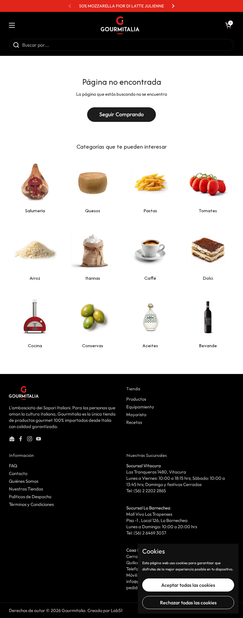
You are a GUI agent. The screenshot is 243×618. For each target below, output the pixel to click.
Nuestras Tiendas (26, 489)
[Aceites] (150, 317)
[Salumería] (35, 182)
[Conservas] (93, 317)
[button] (228, 25)
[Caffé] (150, 249)
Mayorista (136, 414)
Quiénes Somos (23, 481)
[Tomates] (208, 182)
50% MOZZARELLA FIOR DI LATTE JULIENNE (121, 6)
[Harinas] (93, 249)
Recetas (134, 422)
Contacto (18, 473)
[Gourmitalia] (120, 25)
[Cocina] (35, 317)
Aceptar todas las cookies (188, 585)
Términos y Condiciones (31, 504)
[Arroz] (35, 249)
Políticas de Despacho (30, 496)
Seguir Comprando (121, 114)
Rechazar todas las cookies (188, 603)
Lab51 (116, 610)
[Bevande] (208, 317)
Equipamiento (140, 407)
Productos (136, 399)
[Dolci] (208, 249)
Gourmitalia (73, 610)
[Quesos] (93, 182)
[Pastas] (150, 182)
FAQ (13, 465)
